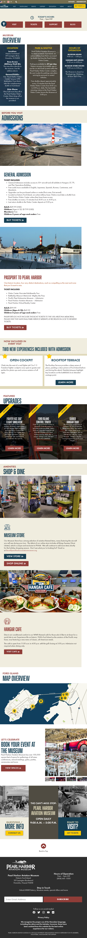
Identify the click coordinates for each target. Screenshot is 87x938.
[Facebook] (34, 912)
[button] (4, 24)
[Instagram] (43, 912)
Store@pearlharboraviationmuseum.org (21, 550)
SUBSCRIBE (63, 899)
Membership (81, 2)
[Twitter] (39, 912)
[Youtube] (48, 912)
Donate (71, 2)
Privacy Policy (43, 917)
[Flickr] (53, 912)
